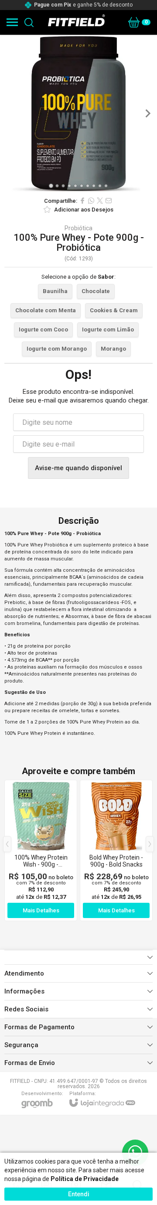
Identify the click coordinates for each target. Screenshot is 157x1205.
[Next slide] (147, 113)
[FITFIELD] (76, 22)
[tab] (50, 185)
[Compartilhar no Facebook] (82, 201)
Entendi (78, 1194)
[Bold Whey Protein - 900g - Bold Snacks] (116, 850)
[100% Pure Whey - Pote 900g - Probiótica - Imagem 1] (78, 113)
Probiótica (78, 228)
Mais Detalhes (41, 910)
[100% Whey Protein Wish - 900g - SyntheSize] (41, 850)
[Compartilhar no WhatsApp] (91, 201)
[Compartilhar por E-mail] (109, 201)
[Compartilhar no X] (100, 201)
